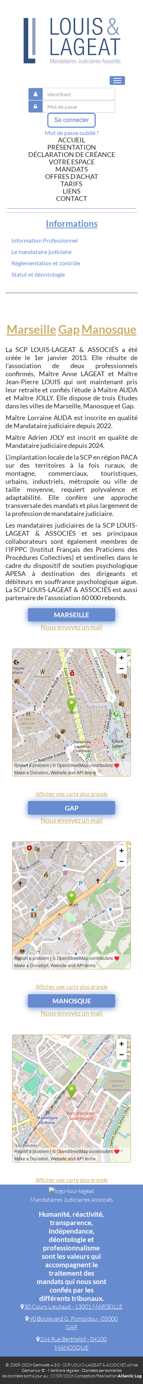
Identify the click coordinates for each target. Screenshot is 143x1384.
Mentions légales (63, 1370)
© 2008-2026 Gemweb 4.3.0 (33, 1365)
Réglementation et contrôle (45, 262)
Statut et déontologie (38, 274)
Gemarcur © (33, 1370)
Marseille (31, 329)
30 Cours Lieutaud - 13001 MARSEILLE (73, 1306)
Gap (69, 329)
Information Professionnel (44, 240)
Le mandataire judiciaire (41, 251)
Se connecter (71, 120)
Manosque (108, 329)
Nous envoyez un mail (72, 627)
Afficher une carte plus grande (72, 793)
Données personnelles (102, 1370)
